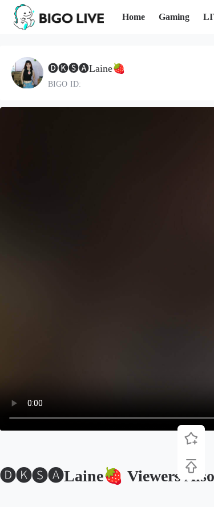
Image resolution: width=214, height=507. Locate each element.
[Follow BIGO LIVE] (191, 438)
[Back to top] (191, 466)
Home (133, 17)
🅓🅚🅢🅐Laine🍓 (86, 68)
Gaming (174, 17)
